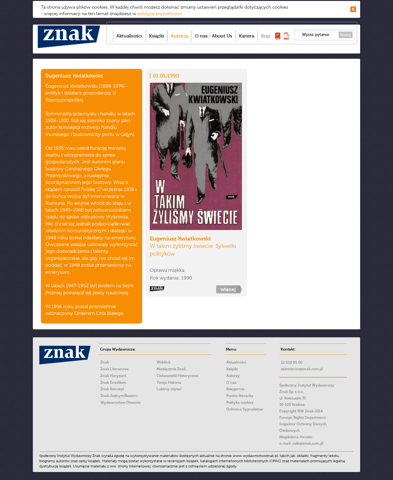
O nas (201, 36)
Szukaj (345, 35)
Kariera (246, 36)
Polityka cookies (239, 402)
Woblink (163, 362)
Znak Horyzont (113, 376)
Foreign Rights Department (302, 417)
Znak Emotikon (113, 382)
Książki (156, 36)
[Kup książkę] (277, 37)
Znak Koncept (112, 389)
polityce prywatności (160, 13)
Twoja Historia (169, 382)
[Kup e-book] (286, 37)
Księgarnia (235, 389)
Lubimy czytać (169, 389)
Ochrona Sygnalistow (244, 409)
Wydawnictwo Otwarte (120, 402)
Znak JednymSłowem (119, 396)
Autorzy (179, 36)
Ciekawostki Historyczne (177, 376)
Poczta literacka (239, 396)
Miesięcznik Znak (171, 369)
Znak (104, 362)
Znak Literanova (114, 369)
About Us (222, 36)
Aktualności (129, 36)
